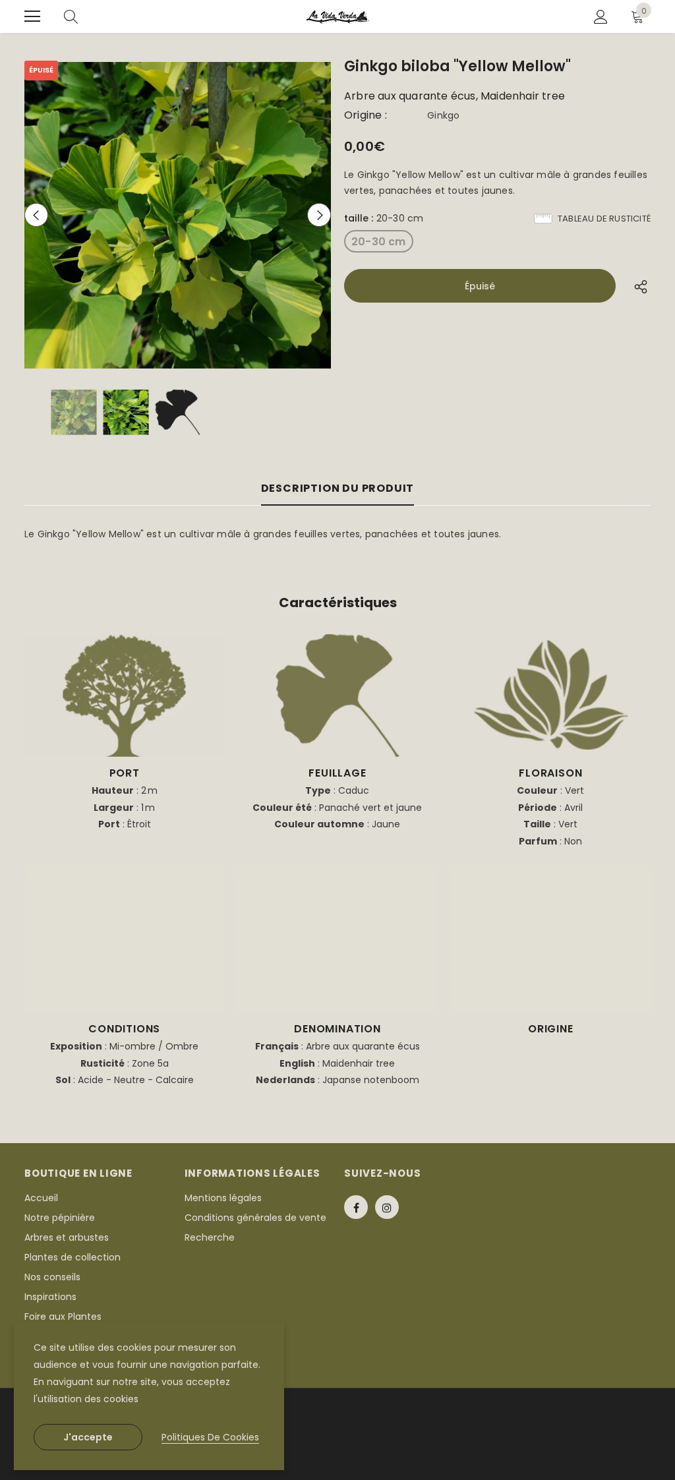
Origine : (365, 115)
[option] (177, 215)
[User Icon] (601, 17)
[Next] (319, 215)
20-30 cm (378, 241)
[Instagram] (387, 1207)
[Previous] (36, 215)
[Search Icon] (71, 16)
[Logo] (338, 16)
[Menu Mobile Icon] (32, 16)
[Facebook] (356, 1207)
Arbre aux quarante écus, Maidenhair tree (454, 96)
